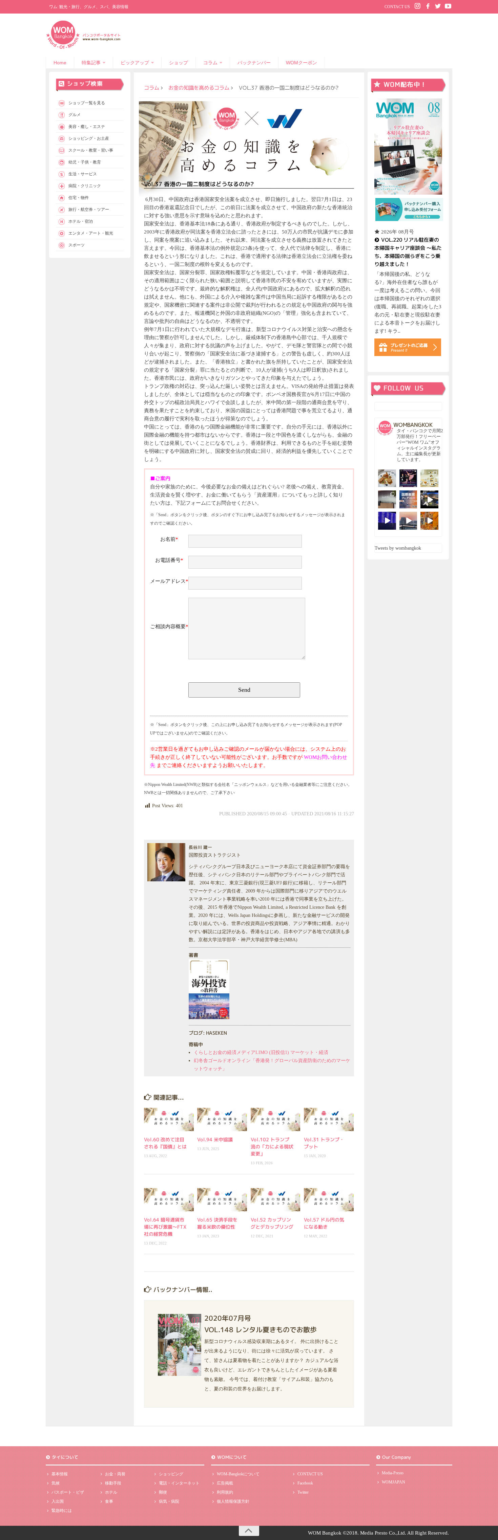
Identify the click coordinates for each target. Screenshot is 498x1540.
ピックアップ (135, 62)
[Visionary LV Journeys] (429, 499)
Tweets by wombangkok (398, 548)
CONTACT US (397, 6)
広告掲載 (225, 1483)
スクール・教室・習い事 (90, 150)
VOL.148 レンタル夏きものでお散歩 (260, 1329)
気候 (55, 1483)
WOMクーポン (301, 62)
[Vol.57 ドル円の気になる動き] (329, 1199)
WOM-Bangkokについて (238, 1474)
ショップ (178, 62)
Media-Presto (392, 1473)
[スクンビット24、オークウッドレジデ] (429, 521)
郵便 (163, 1492)
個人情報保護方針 (233, 1501)
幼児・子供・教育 (84, 162)
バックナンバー (254, 62)
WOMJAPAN (393, 1482)
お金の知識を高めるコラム (198, 87)
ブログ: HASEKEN (208, 1033)
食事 (109, 1501)
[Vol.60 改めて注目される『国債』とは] (169, 1119)
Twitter (303, 1492)
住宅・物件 (78, 197)
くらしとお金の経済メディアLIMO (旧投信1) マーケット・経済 (261, 1052)
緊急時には (61, 1510)
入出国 (57, 1501)
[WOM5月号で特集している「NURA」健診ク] (387, 499)
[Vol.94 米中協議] (222, 1119)
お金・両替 (115, 1474)
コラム (210, 62)
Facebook (305, 1483)
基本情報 (59, 1474)
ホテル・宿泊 (80, 221)
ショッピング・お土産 (88, 138)
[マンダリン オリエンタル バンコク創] (429, 478)
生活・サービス (82, 174)
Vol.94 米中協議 (215, 1139)
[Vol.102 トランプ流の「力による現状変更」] (275, 1119)
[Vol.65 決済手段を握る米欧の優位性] (222, 1199)
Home (60, 62)
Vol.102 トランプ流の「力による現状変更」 (272, 1146)
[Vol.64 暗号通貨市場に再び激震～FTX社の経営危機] (169, 1199)
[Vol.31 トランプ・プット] (329, 1119)
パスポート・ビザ (67, 1492)
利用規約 (225, 1492)
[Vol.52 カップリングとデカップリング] (275, 1199)
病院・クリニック (84, 185)
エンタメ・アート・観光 (90, 233)
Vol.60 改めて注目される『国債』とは (165, 1143)
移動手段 (113, 1483)
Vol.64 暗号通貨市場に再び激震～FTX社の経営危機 (165, 1226)
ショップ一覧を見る (86, 103)
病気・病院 (169, 1501)
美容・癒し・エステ (86, 126)
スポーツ (76, 245)
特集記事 (91, 62)
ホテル (111, 1492)
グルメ (74, 114)
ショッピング (171, 1474)
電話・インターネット (179, 1483)
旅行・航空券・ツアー (88, 209)
